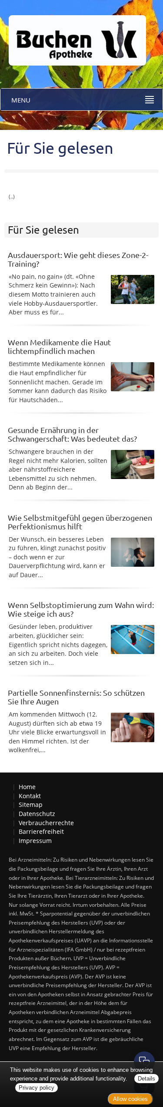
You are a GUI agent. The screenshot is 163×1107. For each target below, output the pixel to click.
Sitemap (31, 804)
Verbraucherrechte (46, 823)
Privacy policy (36, 1087)
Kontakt (30, 796)
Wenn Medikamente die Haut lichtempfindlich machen (59, 346)
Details (146, 1078)
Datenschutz (37, 814)
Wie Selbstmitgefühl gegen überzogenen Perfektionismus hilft (80, 522)
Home (27, 787)
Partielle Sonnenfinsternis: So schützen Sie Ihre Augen (76, 697)
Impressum (35, 840)
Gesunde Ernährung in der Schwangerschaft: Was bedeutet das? (72, 434)
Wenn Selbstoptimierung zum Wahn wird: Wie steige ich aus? (81, 609)
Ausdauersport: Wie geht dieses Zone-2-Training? (78, 259)
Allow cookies (130, 1099)
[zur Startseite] (73, 32)
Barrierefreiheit (41, 831)
